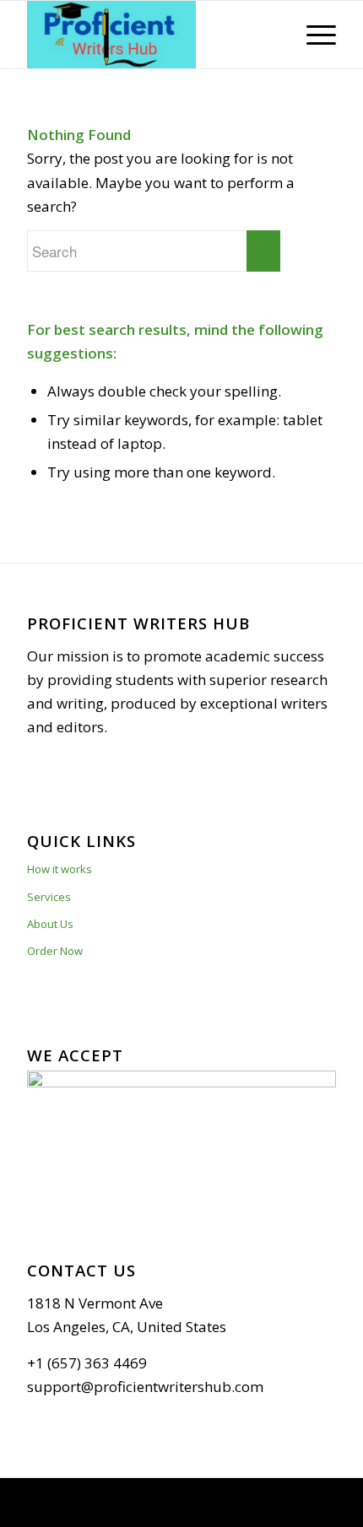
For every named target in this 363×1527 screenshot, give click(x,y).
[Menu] (313, 34)
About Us (50, 923)
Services (49, 896)
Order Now (55, 950)
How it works (59, 869)
